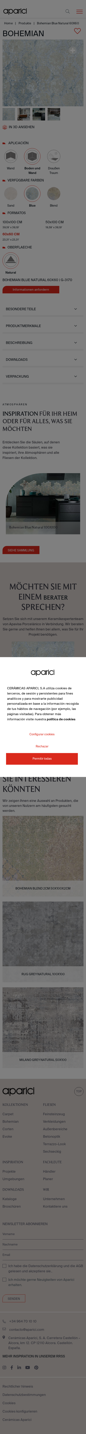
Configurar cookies (41, 734)
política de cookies (61, 719)
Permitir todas (42, 759)
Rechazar (42, 746)
